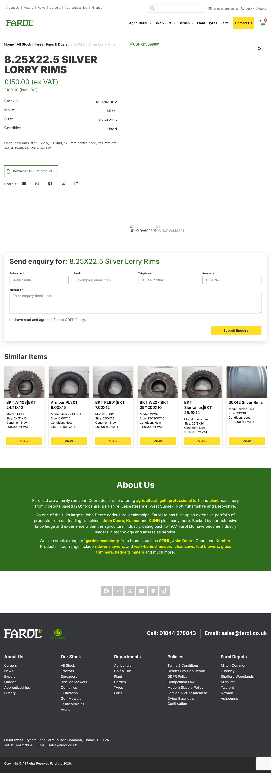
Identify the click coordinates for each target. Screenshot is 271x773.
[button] (37, 184)
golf (163, 500)
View (24, 441)
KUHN (154, 520)
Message (16, 290)
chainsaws (184, 546)
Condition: (13, 128)
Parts (224, 23)
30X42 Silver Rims (246, 402)
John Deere (113, 520)
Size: (8, 119)
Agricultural (138, 23)
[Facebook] (106, 591)
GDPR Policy (75, 320)
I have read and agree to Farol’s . (49, 319)
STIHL (164, 540)
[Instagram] (118, 591)
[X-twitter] (129, 591)
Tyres (212, 23)
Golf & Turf (163, 23)
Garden (184, 23)
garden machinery (102, 540)
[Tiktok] (164, 591)
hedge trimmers (129, 552)
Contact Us (243, 23)
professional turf (184, 500)
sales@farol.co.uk (244, 633)
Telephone (145, 273)
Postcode (208, 273)
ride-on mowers (109, 546)
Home (9, 44)
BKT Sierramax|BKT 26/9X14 (198, 407)
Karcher (223, 540)
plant (214, 500)
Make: (9, 110)
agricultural (146, 500)
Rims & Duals (56, 44)
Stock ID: (12, 101)
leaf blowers (207, 546)
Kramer (133, 520)
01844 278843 (177, 633)
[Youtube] (141, 591)
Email (77, 273)
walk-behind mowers (153, 546)
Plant (201, 23)
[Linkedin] (153, 591)
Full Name (16, 273)
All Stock (24, 44)
